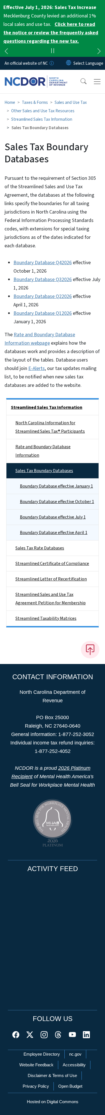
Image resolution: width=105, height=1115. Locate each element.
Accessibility (74, 1064)
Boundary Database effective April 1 (53, 533)
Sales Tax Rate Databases (39, 548)
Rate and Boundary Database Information (43, 451)
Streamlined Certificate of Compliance (52, 563)
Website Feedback (36, 1064)
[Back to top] (90, 649)
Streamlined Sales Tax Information (41, 119)
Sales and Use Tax (71, 102)
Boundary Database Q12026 (42, 313)
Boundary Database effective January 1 (56, 486)
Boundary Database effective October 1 (57, 502)
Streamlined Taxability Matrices (45, 618)
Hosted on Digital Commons (52, 1101)
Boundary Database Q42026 (42, 262)
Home (9, 102)
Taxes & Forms (35, 102)
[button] (80, 81)
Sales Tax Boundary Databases (44, 471)
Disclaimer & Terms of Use (52, 1075)
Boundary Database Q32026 (42, 279)
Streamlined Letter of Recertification (51, 579)
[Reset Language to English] (68, 63)
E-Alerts (36, 368)
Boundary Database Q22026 (42, 296)
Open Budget (70, 1086)
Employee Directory (42, 1054)
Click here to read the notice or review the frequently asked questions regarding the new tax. (50, 33)
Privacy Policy (36, 1086)
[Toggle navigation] (97, 81)
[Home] (35, 76)
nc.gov (75, 1054)
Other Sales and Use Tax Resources (42, 111)
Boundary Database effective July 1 (53, 517)
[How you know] (51, 63)
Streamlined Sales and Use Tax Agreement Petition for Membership (50, 598)
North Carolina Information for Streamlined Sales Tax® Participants (50, 427)
